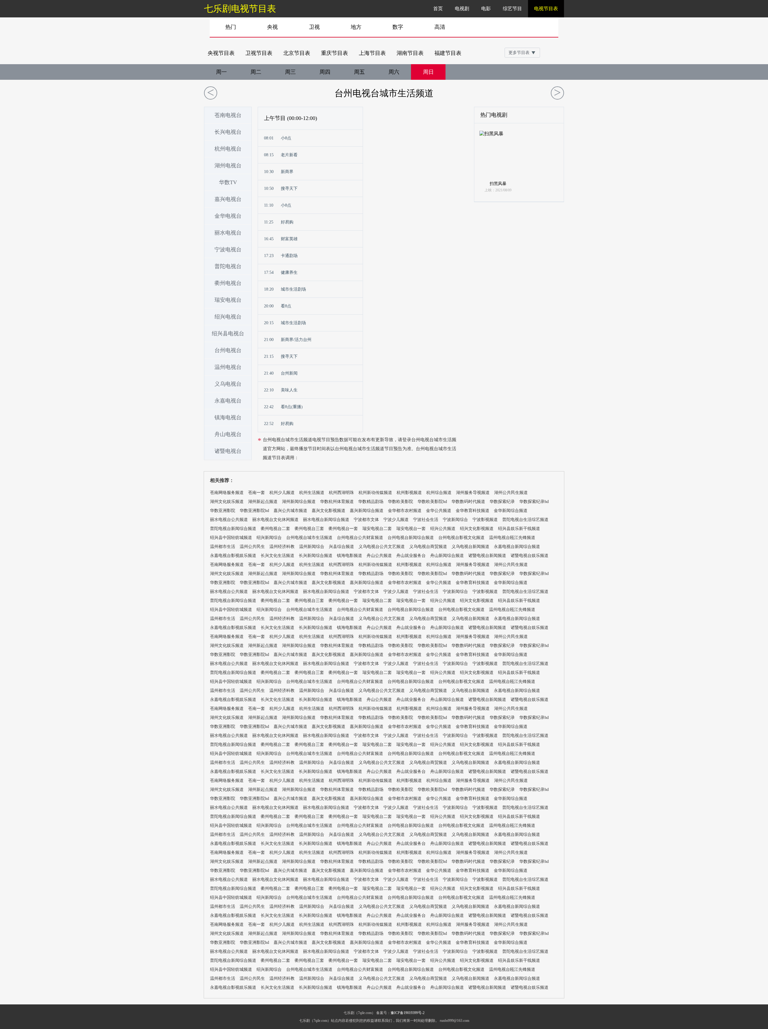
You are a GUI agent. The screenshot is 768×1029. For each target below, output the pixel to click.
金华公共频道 (438, 510)
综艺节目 (512, 8)
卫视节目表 (258, 53)
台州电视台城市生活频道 (384, 93)
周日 (428, 72)
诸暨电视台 (228, 451)
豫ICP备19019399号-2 (407, 1013)
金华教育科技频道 (472, 510)
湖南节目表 (410, 53)
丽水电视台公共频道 (229, 519)
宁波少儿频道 (396, 519)
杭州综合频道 (439, 492)
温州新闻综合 (311, 546)
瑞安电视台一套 (411, 528)
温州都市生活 (222, 546)
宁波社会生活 (425, 519)
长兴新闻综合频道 (315, 555)
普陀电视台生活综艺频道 (525, 519)
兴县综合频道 (341, 546)
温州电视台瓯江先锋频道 (512, 537)
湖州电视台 (228, 166)
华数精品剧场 (370, 501)
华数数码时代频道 (468, 501)
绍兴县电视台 (228, 334)
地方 (356, 27)
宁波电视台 (228, 250)
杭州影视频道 (409, 492)
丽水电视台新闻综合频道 (326, 519)
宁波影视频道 (485, 519)
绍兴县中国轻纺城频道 (231, 537)
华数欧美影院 (400, 501)
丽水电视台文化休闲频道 (275, 519)
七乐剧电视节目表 (240, 8)
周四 (325, 72)
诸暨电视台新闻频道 (487, 555)
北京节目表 (296, 53)
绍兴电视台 (228, 317)
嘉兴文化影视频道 (328, 510)
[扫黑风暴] (497, 155)
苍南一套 (256, 492)
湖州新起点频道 (263, 501)
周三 (290, 72)
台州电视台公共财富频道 (360, 537)
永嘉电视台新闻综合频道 (517, 546)
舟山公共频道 (379, 555)
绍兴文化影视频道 (477, 528)
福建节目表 (447, 53)
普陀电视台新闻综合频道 (233, 528)
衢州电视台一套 (343, 528)
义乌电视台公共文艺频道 (381, 546)
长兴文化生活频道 (277, 555)
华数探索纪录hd (534, 501)
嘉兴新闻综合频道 (366, 510)
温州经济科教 (282, 546)
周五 (359, 72)
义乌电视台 (228, 384)
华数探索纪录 (502, 501)
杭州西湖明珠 (341, 492)
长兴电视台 (228, 132)
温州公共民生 (252, 546)
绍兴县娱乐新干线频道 (519, 528)
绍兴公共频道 (442, 528)
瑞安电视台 (228, 300)
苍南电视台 (228, 115)
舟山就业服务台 (411, 555)
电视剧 (462, 8)
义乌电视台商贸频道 (428, 546)
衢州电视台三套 (309, 528)
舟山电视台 (228, 434)
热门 (230, 27)
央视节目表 (221, 53)
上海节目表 (372, 53)
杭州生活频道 (311, 492)
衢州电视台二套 (275, 528)
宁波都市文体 (366, 519)
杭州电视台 (228, 149)
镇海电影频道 (349, 555)
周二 (255, 72)
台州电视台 (228, 350)
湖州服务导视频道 (473, 492)
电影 (486, 8)
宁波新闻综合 (455, 519)
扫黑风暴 (498, 183)
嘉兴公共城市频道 (290, 510)
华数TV (228, 182)
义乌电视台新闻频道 (470, 546)
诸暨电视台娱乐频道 (529, 555)
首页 (438, 8)
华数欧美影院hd (432, 501)
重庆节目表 (334, 53)
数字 (397, 27)
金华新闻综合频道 (510, 510)
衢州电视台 (228, 283)
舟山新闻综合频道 (447, 555)
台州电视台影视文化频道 (461, 537)
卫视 (314, 27)
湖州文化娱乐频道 (227, 501)
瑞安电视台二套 (377, 528)
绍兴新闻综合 (269, 537)
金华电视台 (228, 216)
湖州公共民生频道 (511, 492)
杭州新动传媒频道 (375, 492)
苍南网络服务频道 (227, 492)
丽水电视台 (228, 233)
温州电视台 (228, 367)
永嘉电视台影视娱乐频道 (233, 555)
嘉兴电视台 (228, 199)
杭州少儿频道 (282, 492)
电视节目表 (546, 8)
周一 (221, 72)
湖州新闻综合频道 (299, 501)
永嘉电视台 (228, 401)
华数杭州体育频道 (337, 501)
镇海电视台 (228, 417)
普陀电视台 (228, 266)
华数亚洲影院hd (254, 510)
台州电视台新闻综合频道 (411, 537)
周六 (393, 72)
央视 (272, 27)
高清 (439, 27)
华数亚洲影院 (222, 510)
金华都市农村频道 (405, 510)
